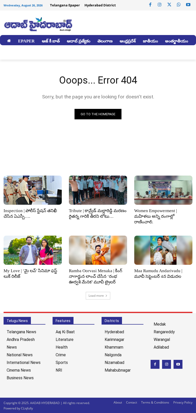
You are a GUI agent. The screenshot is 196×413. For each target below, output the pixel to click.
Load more (96, 295)
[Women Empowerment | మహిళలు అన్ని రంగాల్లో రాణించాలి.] (163, 190)
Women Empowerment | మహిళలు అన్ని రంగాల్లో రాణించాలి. (155, 216)
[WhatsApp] (179, 5)
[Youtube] (188, 5)
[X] (169, 5)
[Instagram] (160, 5)
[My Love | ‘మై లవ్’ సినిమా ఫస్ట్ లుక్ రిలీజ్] (33, 250)
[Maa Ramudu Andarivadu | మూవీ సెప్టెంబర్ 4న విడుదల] (163, 250)
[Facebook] (150, 5)
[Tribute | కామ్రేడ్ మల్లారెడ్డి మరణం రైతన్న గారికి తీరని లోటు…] (98, 190)
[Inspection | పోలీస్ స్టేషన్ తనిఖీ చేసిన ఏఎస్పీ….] (33, 190)
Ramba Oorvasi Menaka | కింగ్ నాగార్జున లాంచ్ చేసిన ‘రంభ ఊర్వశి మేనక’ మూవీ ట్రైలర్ (95, 276)
